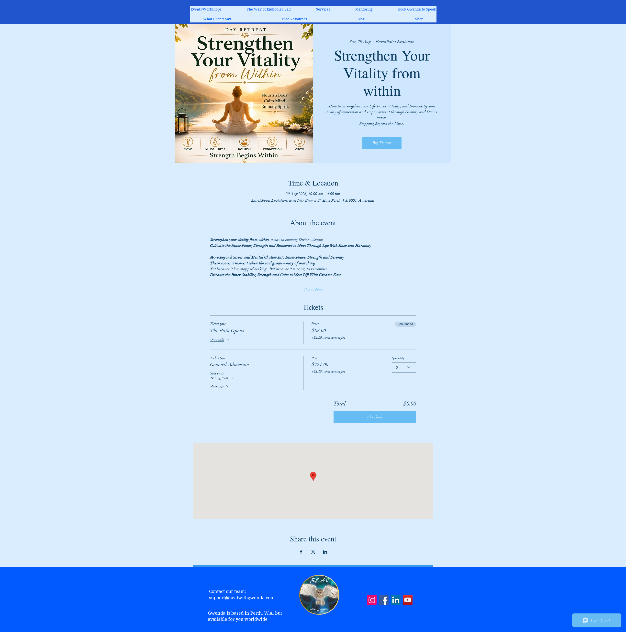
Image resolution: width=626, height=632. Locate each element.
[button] (323, 9)
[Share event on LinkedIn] (325, 552)
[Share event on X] (313, 552)
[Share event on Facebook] (301, 552)
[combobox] (404, 367)
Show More (313, 289)
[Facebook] (384, 600)
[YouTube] (408, 600)
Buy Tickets (382, 142)
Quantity (398, 358)
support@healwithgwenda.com (242, 597)
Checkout (374, 417)
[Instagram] (372, 600)
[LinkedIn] (396, 600)
